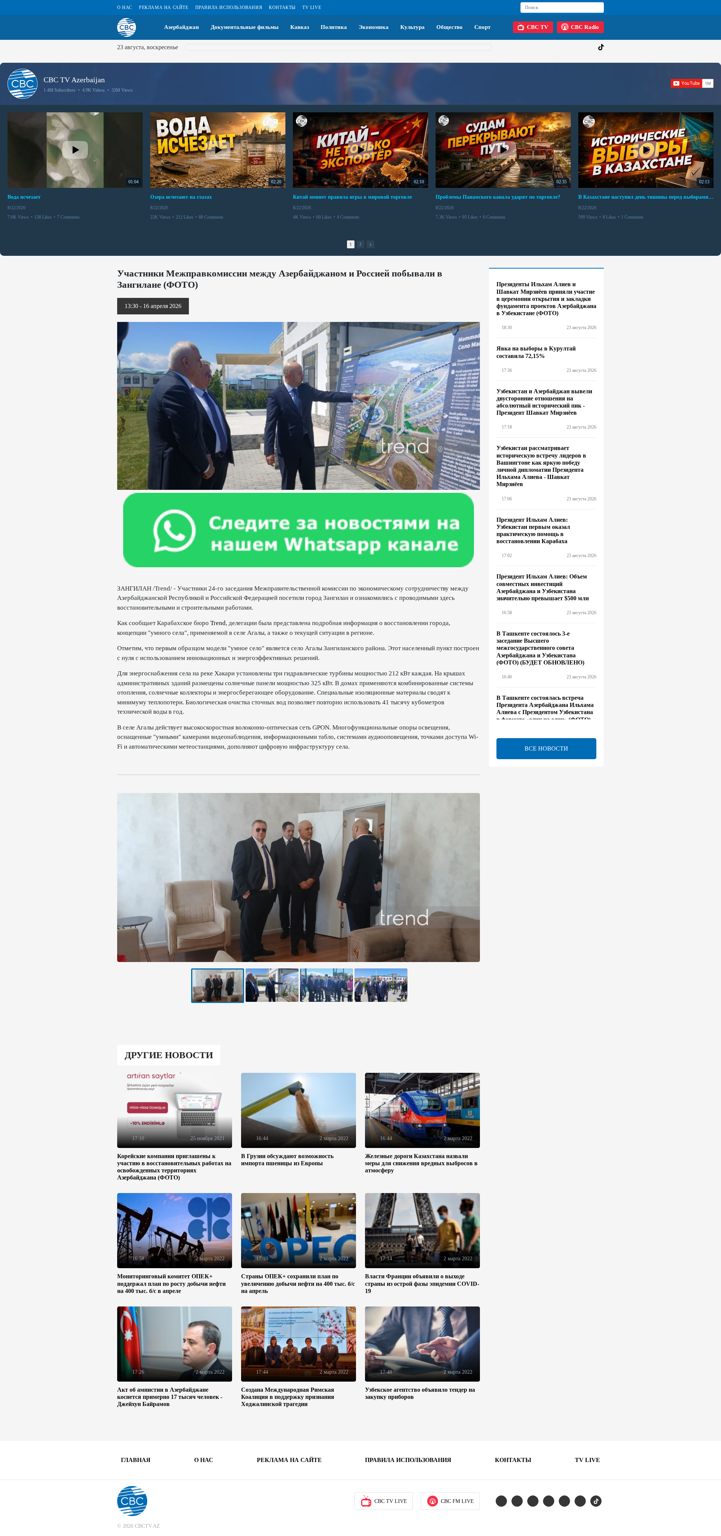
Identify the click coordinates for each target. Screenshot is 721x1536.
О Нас (124, 7)
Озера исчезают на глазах (181, 197)
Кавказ (299, 27)
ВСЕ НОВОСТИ (546, 748)
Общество (449, 27)
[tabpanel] (217, 986)
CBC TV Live (390, 1501)
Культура (412, 27)
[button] (370, 244)
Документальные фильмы (245, 27)
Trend (218, 623)
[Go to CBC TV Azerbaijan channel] (23, 84)
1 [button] (351, 244)
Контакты (282, 7)
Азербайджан (181, 27)
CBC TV (537, 27)
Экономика (374, 27)
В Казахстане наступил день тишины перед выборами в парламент (645, 197)
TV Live (311, 7)
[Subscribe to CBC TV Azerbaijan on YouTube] (692, 83)
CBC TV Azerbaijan (74, 80)
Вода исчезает (24, 197)
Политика (334, 27)
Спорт (482, 27)
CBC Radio (585, 27)
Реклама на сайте (164, 7)
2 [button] (360, 244)
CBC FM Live (457, 1501)
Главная (136, 1460)
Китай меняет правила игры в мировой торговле (352, 197)
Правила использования (228, 7)
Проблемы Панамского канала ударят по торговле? (498, 197)
